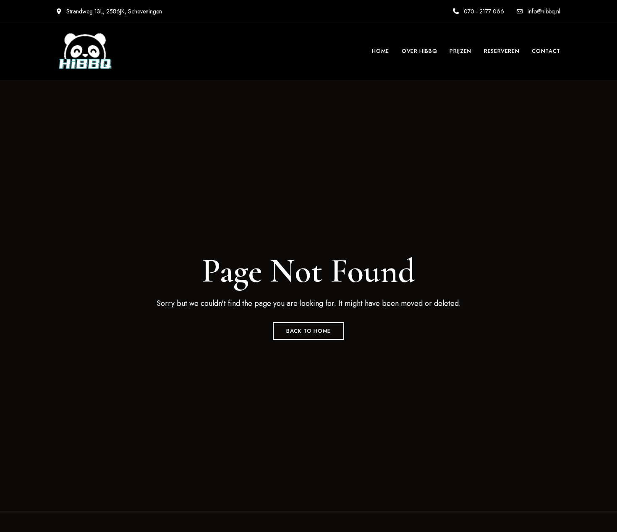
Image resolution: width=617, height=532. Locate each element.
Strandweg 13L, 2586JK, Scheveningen (113, 11)
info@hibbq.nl (543, 11)
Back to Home (308, 331)
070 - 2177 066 (483, 11)
